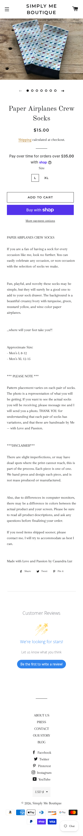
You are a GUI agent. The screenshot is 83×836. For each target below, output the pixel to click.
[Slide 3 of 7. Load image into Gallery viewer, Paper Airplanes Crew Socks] (37, 90)
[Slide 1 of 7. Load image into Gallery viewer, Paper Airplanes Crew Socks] (27, 90)
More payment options (40, 220)
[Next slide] (63, 91)
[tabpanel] (41, 48)
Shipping (24, 140)
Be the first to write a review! (41, 664)
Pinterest (44, 766)
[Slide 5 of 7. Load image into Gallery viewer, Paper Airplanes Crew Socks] (46, 90)
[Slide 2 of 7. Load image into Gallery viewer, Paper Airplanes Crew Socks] (32, 90)
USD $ (39, 792)
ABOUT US (41, 715)
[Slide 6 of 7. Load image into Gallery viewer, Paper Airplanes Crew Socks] (50, 90)
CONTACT (41, 729)
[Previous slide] (20, 91)
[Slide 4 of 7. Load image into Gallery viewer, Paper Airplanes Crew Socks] (41, 90)
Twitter (44, 759)
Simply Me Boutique (41, 9)
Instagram (44, 773)
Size (41, 168)
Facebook (44, 752)
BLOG (41, 742)
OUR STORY (41, 735)
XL (46, 178)
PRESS (41, 722)
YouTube (44, 779)
